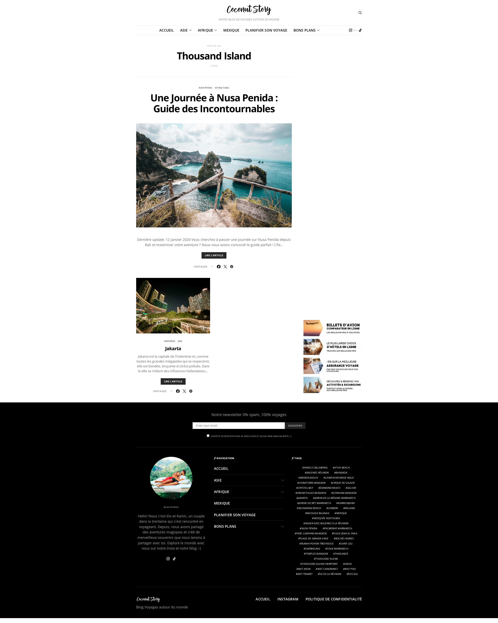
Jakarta (173, 348)
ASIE (184, 30)
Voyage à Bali (222, 87)
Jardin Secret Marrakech (315, 503)
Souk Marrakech (337, 548)
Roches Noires (344, 538)
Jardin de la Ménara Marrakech (335, 498)
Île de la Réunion (330, 574)
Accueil (166, 30)
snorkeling (312, 548)
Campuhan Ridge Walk (339, 477)
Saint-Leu (346, 543)
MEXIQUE (231, 30)
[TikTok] (360, 30)
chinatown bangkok (312, 482)
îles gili (353, 574)
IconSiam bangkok (345, 493)
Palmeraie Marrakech (338, 528)
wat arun (304, 569)
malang (350, 508)
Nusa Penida (205, 87)
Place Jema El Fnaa (345, 533)
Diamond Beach (330, 488)
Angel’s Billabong (316, 467)
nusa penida (309, 528)
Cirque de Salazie (343, 482)
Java (180, 341)
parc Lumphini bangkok (311, 533)
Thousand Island (327, 558)
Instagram (287, 599)
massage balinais (318, 513)
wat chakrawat (327, 569)
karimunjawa (346, 503)
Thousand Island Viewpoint (320, 564)
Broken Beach (309, 477)
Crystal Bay (305, 488)
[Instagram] (168, 558)
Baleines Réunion (318, 472)
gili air (351, 488)
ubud (348, 564)
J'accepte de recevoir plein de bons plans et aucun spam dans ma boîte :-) (251, 436)
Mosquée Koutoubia (327, 518)
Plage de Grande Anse (314, 538)
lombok (333, 508)
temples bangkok (316, 553)
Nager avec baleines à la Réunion (327, 523)
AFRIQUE (205, 30)
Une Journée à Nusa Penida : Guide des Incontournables (213, 103)
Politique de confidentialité (334, 599)
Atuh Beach (342, 467)
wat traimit (305, 574)
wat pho (350, 569)
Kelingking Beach (310, 508)
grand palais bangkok (311, 493)
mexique (341, 513)
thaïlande (341, 553)
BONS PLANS (305, 30)
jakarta (303, 498)
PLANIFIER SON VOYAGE (266, 30)
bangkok (341, 472)
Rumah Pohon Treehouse (317, 543)
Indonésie (169, 341)
